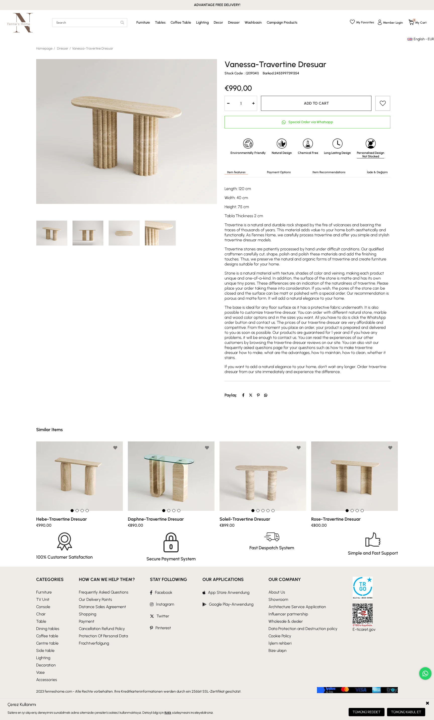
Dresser (234, 22)
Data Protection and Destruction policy (302, 628)
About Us (276, 592)
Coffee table (47, 636)
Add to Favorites (115, 447)
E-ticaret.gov (364, 629)
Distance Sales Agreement (102, 606)
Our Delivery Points (95, 599)
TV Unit (42, 599)
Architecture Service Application (297, 606)
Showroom (278, 599)
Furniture (143, 22)
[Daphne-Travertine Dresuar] (171, 476)
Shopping (87, 614)
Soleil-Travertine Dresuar (245, 519)
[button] (72, 510)
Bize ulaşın (277, 650)
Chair (41, 614)
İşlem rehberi (280, 643)
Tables (160, 22)
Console (43, 606)
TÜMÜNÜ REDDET (367, 712)
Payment (86, 621)
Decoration (46, 665)
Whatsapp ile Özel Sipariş (307, 122)
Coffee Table (181, 22)
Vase (40, 672)
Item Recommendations (328, 172)
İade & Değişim (377, 172)
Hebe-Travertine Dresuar (61, 519)
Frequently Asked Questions (103, 592)
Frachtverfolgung (94, 643)
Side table (45, 650)
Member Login (393, 22)
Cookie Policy (279, 636)
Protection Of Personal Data (103, 636)
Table (41, 621)
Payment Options (279, 172)
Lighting (202, 22)
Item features (236, 172)
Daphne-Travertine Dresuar (156, 519)
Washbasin (253, 22)
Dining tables (47, 628)
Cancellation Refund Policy (102, 628)
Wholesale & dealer (285, 621)
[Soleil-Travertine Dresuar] (263, 476)
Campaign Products (282, 22)
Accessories (46, 679)
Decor (218, 22)
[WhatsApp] (265, 395)
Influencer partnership (288, 614)
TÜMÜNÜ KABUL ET (406, 712)
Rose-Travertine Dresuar (336, 519)
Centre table (47, 643)
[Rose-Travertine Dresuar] (354, 476)
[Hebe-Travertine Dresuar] (79, 476)
